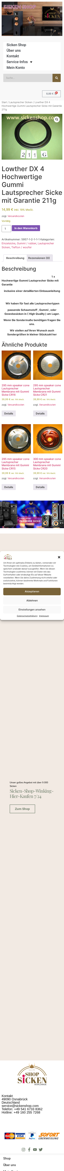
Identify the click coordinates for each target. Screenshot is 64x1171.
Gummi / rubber (26, 243)
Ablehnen (32, 600)
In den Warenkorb (25, 228)
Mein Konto (16, 68)
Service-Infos (17, 62)
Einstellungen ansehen (32, 609)
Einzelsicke (8, 243)
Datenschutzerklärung (27, 616)
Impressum (44, 616)
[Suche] (57, 78)
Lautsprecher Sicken (20, 102)
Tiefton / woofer (21, 247)
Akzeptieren (32, 591)
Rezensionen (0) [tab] (39, 258)
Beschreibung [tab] (15, 258)
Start (4, 102)
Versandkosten (16, 216)
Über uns (14, 50)
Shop (7, 1158)
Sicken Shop (16, 45)
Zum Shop (22, 809)
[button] (59, 557)
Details (8, 413)
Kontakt (13, 56)
